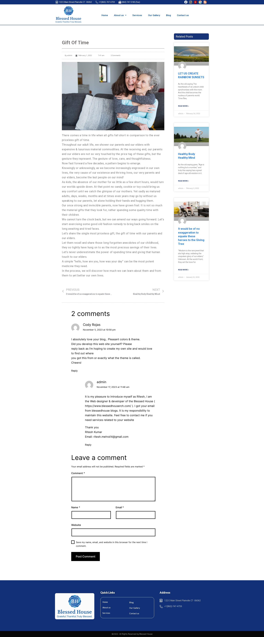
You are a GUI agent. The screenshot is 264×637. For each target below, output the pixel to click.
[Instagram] (190, 2)
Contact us (183, 15)
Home (104, 15)
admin (101, 382)
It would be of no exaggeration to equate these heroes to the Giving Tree (191, 236)
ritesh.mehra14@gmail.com (111, 436)
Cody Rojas (92, 325)
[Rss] (205, 2)
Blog (168, 15)
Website (76, 525)
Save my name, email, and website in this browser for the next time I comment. (111, 544)
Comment (78, 473)
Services (137, 15)
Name (75, 507)
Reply (74, 370)
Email (120, 507)
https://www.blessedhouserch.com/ (108, 406)
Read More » (183, 106)
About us (119, 15)
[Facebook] (185, 2)
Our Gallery (154, 15)
